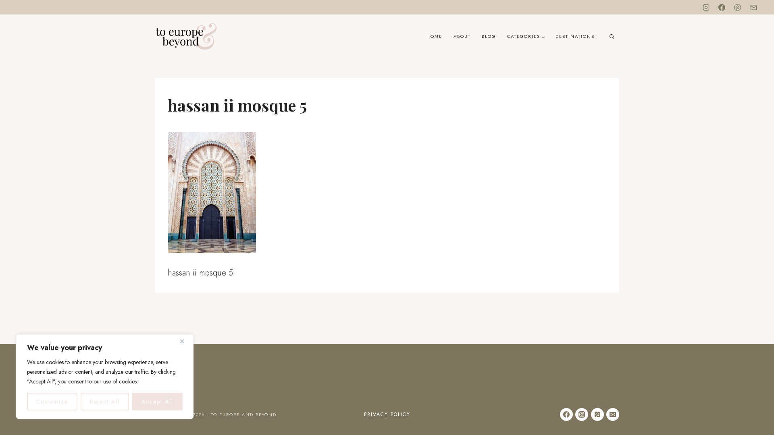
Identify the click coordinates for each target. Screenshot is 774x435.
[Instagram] (706, 7)
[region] (105, 376)
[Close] (185, 341)
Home (434, 36)
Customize (52, 402)
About (462, 36)
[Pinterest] (738, 7)
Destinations (575, 36)
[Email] (753, 7)
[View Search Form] (611, 36)
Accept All (157, 402)
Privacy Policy (387, 414)
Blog (489, 36)
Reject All (105, 402)
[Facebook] (722, 7)
